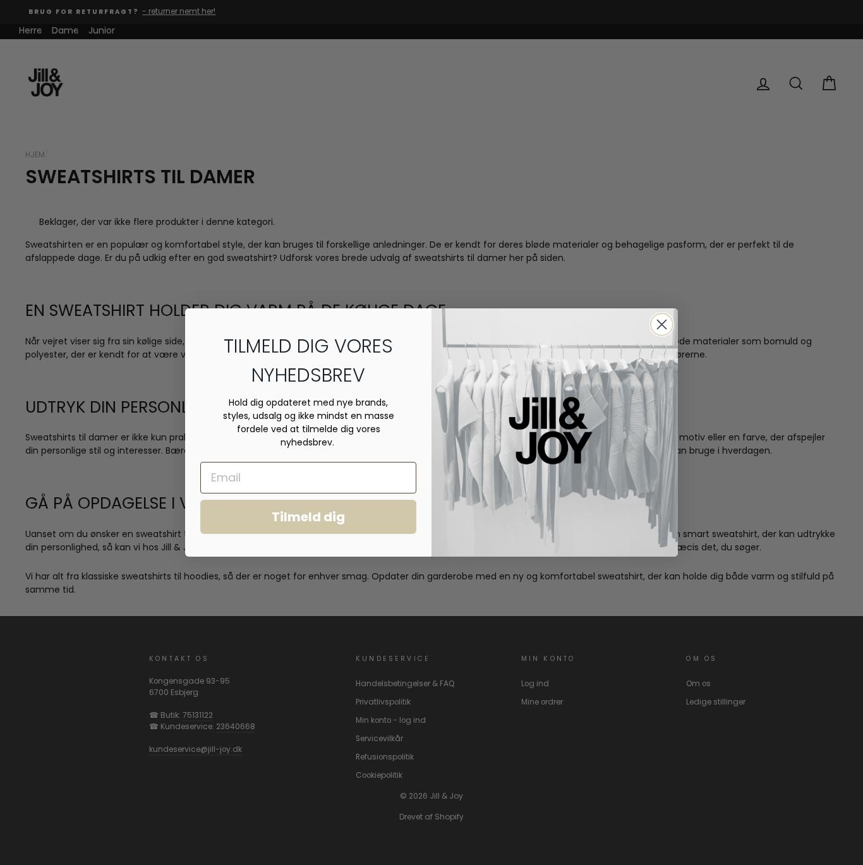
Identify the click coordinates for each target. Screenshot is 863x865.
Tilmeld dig (308, 517)
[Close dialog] (662, 324)
